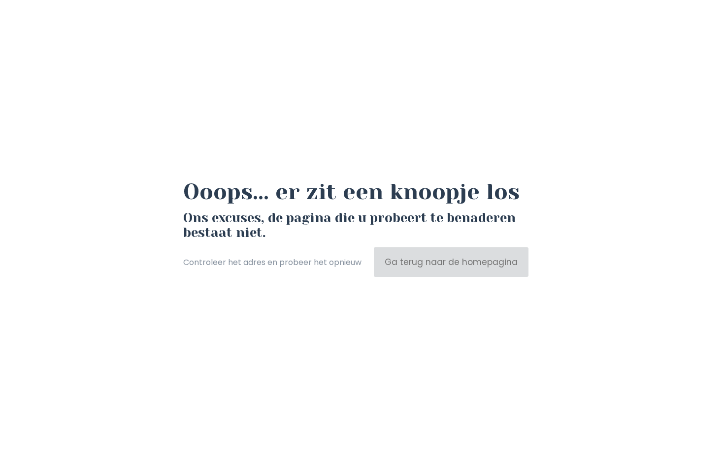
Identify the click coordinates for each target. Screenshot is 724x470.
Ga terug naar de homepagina (451, 262)
